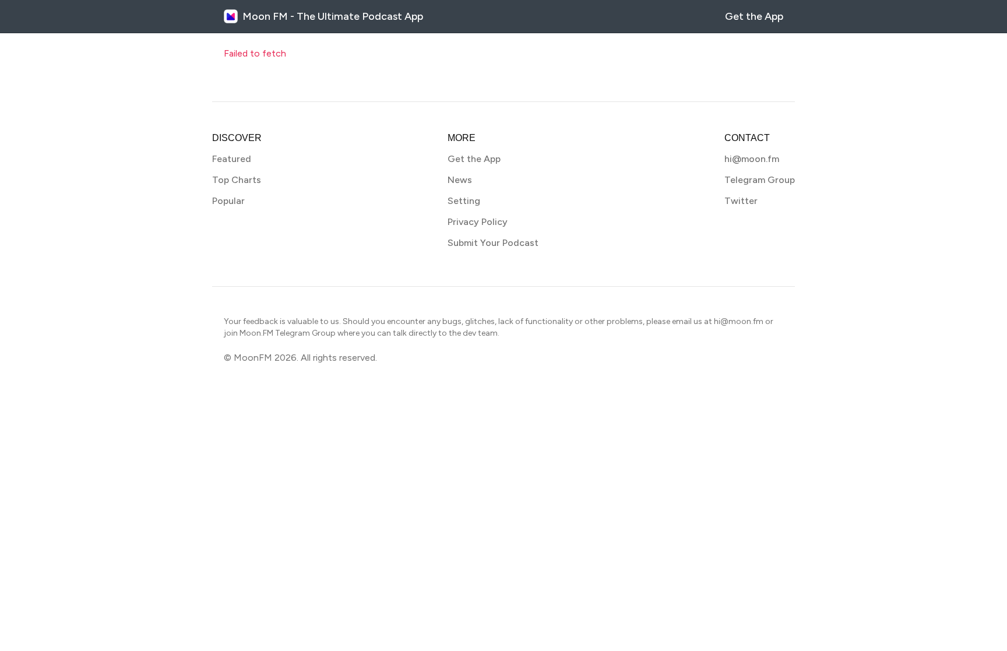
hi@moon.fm (751, 158)
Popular (228, 200)
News (460, 179)
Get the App (754, 16)
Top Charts (236, 179)
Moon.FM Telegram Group (288, 333)
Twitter (741, 200)
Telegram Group (759, 179)
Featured (231, 158)
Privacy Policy (478, 221)
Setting (464, 200)
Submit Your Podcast (493, 242)
